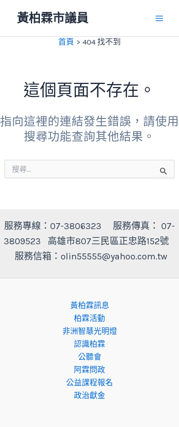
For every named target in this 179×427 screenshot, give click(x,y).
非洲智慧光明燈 (89, 331)
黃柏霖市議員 (53, 18)
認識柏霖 (89, 343)
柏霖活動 (89, 318)
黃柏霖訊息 (89, 305)
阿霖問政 (89, 369)
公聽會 (89, 356)
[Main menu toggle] (159, 18)
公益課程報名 (89, 382)
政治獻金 (89, 395)
